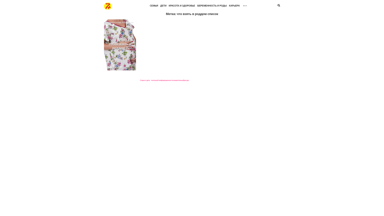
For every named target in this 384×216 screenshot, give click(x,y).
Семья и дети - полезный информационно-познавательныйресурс (164, 80)
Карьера (234, 5)
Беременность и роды (212, 5)
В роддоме (126, 23)
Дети (163, 5)
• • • (244, 5)
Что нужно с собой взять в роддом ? (120, 44)
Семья (154, 5)
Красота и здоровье (182, 5)
